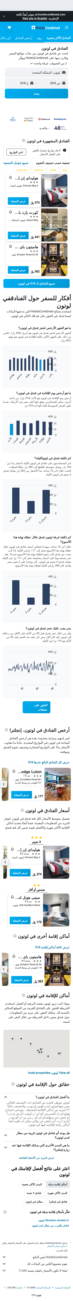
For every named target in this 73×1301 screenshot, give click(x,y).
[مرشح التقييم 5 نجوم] (22, 171)
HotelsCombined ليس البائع (50, 1257)
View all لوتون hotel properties (49, 1072)
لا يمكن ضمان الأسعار (57, 1246)
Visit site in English (34, 18)
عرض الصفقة (18, 201)
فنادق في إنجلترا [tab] (58, 1201)
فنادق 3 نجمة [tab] (34, 1193)
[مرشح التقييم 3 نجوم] (53, 171)
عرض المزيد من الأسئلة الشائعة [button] (36, 1157)
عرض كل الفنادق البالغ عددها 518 (49, 762)
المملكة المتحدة (43, 1287)
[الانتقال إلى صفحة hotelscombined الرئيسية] (45, 27)
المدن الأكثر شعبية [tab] (32, 1184)
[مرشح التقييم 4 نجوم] (38, 171)
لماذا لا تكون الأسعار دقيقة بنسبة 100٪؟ (43, 1270)
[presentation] (23, 140)
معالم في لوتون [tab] (34, 1201)
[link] (36, 283)
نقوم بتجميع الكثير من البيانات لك (47, 1264)
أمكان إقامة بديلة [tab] (57, 1184)
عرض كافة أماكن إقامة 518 (52, 947)
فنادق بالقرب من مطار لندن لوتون (50, 1225)
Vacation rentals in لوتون (53, 1220)
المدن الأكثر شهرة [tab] (57, 1193)
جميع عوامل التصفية (15, 163)
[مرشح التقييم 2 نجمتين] (65, 171)
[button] (4, 16)
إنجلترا (19, 1287)
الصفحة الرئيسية (62, 1287)
